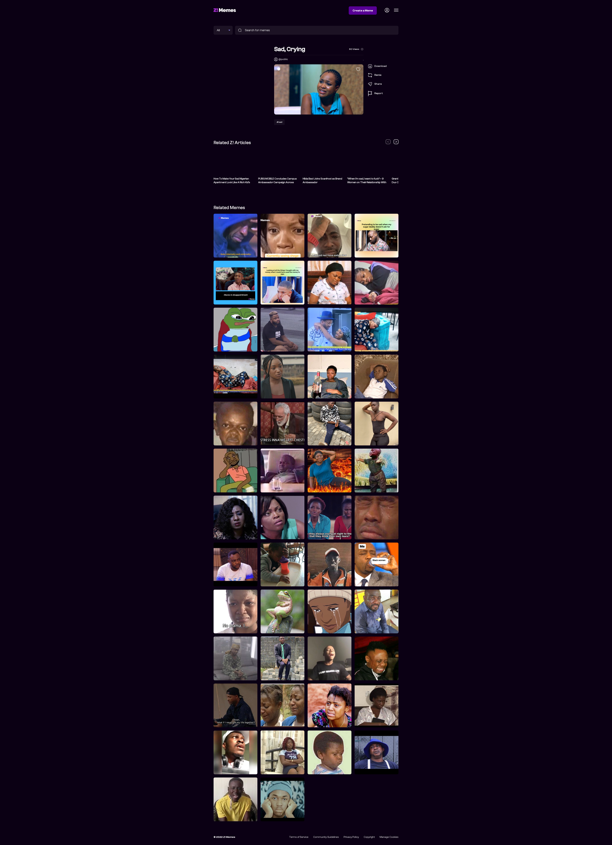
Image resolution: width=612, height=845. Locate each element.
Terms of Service (298, 837)
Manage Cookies (389, 837)
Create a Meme (363, 10)
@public (283, 59)
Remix (378, 75)
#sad (279, 122)
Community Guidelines (326, 837)
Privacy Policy (351, 837)
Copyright (369, 837)
